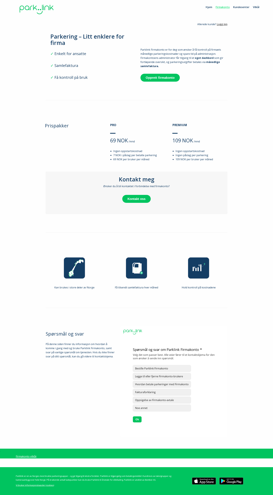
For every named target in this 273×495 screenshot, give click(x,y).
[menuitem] (209, 7)
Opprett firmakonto (160, 77)
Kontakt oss (136, 199)
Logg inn (222, 24)
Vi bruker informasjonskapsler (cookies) (35, 485)
